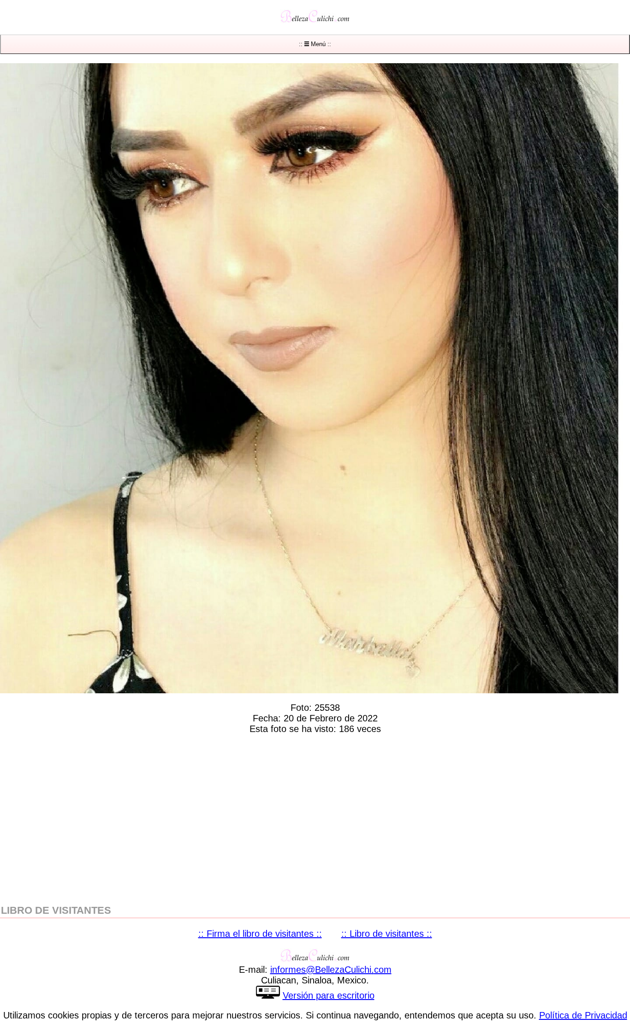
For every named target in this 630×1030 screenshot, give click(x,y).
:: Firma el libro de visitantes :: (260, 934)
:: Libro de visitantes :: (386, 934)
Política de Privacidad (583, 1015)
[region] (315, 817)
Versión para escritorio (328, 995)
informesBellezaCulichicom (331, 970)
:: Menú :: (315, 44)
